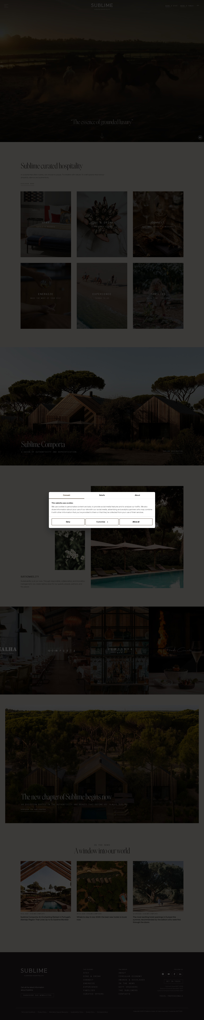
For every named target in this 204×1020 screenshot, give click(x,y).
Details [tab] (102, 495)
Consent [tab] (66, 495)
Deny (68, 522)
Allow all (136, 522)
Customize (100, 522)
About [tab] (137, 495)
